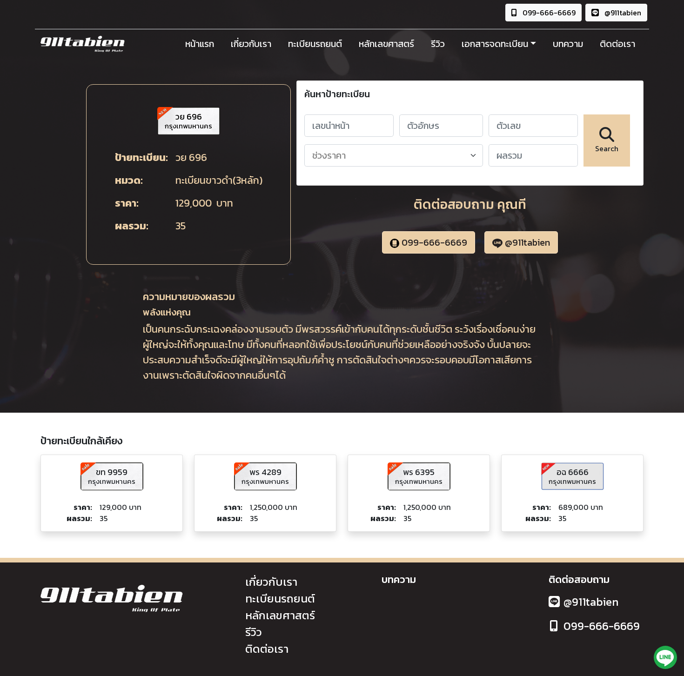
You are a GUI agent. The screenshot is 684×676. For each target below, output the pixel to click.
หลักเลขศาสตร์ (386, 44)
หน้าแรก (199, 44)
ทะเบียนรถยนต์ (315, 44)
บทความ (568, 44)
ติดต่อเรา (617, 44)
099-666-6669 (548, 12)
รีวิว (438, 44)
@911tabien (622, 12)
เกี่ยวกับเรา (251, 44)
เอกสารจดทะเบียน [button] (495, 44)
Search (606, 148)
